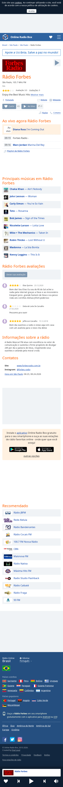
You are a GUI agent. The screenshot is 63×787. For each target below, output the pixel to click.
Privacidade (26, 755)
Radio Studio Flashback (26, 578)
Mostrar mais (37, 94)
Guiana (10, 685)
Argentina (46, 690)
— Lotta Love (27, 225)
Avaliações (33, 90)
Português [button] (24, 661)
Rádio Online (8, 660)
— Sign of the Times (27, 218)
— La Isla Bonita (24, 247)
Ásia (12, 725)
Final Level (16, 750)
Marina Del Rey (28, 144)
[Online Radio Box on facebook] (4, 739)
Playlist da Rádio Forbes (18, 151)
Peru (26, 680)
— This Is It (25, 254)
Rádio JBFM (20, 512)
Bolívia (39, 680)
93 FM (17, 600)
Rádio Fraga (20, 592)
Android (46, 716)
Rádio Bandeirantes (24, 527)
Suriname (12, 680)
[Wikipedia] (55, 100)
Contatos (57, 112)
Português (9, 100)
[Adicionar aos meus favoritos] (5, 781)
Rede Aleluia (20, 519)
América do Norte (25, 725)
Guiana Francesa (46, 685)
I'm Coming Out (28, 129)
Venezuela (12, 690)
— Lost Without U (27, 240)
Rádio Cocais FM (23, 534)
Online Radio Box (21, 37)
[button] (31, 781)
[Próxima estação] (44, 781)
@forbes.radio (23, 369)
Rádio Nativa (21, 563)
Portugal (11, 700)
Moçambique (13, 705)
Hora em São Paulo (14, 374)
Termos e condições (10, 755)
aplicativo (22, 432)
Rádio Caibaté (21, 585)
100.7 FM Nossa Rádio (26, 541)
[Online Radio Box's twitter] (12, 739)
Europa (5, 729)
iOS (55, 716)
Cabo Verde (42, 700)
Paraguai (26, 685)
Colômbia (29, 690)
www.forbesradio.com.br (29, 365)
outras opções (32, 456)
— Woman (23, 196)
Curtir (11, 106)
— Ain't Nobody (26, 189)
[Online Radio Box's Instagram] (20, 739)
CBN (16, 549)
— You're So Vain (26, 203)
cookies (18, 2)
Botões (47, 755)
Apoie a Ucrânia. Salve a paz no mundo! (31, 52)
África (5, 725)
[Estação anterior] (18, 781)
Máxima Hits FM (22, 570)
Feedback (37, 755)
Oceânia (15, 729)
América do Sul (43, 725)
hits (3, 86)
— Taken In (29, 232)
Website (44, 100)
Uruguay (54, 680)
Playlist (45, 112)
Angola (26, 700)
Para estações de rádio (11, 760)
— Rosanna (19, 210)
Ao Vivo (31, 106)
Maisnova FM (21, 556)
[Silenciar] (57, 781)
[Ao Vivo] (57, 62)
